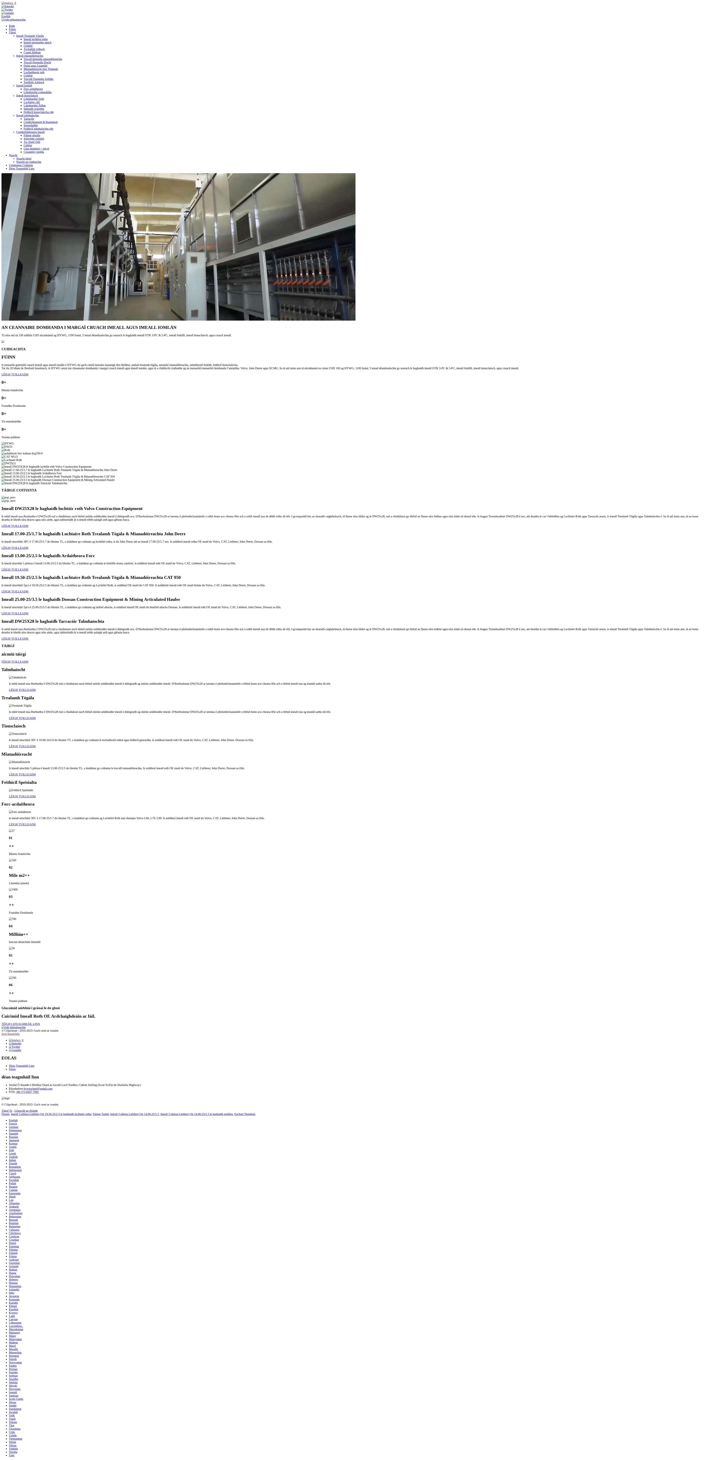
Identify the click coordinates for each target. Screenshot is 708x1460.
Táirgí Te (6, 1110)
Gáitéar (28, 145)
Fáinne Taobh (101, 1114)
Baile (12, 25)
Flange (5, 1114)
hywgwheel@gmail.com (38, 1088)
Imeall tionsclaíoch (27, 95)
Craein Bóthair (32, 52)
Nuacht (13, 155)
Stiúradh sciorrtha (34, 108)
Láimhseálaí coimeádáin (38, 92)
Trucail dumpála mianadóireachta (43, 59)
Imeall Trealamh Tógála (30, 35)
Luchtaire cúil (32, 102)
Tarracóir (29, 118)
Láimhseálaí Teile (34, 98)
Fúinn (12, 29)
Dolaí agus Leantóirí (35, 65)
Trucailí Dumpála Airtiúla (38, 79)
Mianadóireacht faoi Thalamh (41, 69)
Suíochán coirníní (34, 138)
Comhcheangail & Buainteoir (41, 122)
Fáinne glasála (32, 135)
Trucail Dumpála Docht (37, 62)
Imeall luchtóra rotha (36, 39)
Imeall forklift (24, 85)
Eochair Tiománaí (244, 1114)
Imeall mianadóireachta (29, 55)
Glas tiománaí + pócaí (36, 148)
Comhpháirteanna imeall (30, 132)
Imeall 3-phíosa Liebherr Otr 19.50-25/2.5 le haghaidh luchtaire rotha (51, 1114)
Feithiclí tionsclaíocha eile (39, 112)
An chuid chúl (32, 142)
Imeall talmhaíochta (27, 115)
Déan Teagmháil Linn (21, 168)
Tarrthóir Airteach (34, 82)
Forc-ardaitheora (33, 88)
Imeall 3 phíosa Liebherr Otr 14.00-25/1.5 (134, 1114)
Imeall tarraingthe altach (37, 42)
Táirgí (12, 32)
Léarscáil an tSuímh (26, 1110)
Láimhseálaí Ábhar (35, 105)
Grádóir (28, 45)
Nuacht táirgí (23, 158)
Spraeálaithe (31, 125)
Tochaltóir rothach (34, 49)
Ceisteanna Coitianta (21, 165)
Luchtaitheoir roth (34, 72)
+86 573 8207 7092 (27, 1092)
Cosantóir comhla (34, 151)
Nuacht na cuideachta (28, 161)
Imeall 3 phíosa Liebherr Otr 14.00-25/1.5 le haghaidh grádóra (196, 1114)
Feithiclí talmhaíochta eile (38, 128)
